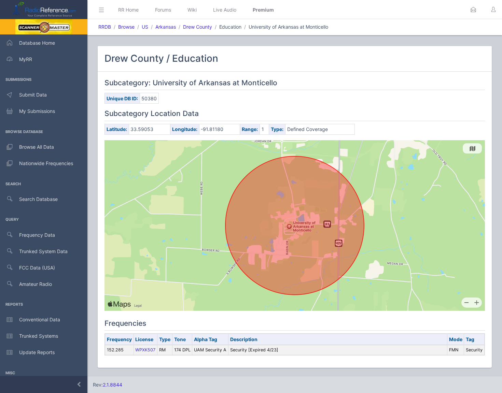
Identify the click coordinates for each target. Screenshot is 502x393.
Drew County (197, 27)
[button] (473, 9)
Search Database (38, 199)
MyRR (25, 59)
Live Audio (224, 10)
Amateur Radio (35, 284)
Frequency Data (37, 235)
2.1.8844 (112, 385)
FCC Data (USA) (37, 268)
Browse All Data (36, 147)
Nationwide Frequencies (46, 163)
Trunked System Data (43, 251)
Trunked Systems (38, 336)
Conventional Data (39, 319)
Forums (163, 10)
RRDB (104, 27)
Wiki (192, 10)
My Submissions (37, 111)
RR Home (128, 10)
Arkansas (165, 27)
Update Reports (37, 352)
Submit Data (33, 95)
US (145, 27)
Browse (126, 27)
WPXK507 (145, 349)
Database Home (37, 43)
